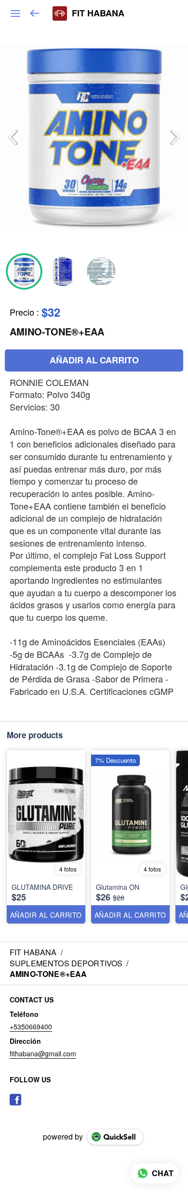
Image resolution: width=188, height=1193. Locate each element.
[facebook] (15, 1099)
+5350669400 (31, 1026)
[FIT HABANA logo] (60, 13)
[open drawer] (15, 13)
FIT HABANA (98, 13)
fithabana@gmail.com (43, 1053)
